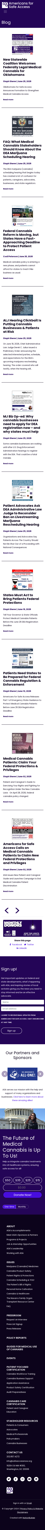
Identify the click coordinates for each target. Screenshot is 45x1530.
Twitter (30, 944)
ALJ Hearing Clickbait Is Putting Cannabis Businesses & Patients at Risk (22, 326)
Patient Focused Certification (17, 1368)
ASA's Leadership (15, 1248)
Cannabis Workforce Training (21, 1374)
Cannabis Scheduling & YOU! (20, 1280)
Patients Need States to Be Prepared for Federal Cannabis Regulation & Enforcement (22, 679)
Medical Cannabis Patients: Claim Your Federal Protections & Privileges (20, 764)
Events (11, 1358)
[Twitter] (9, 1479)
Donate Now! (22, 1195)
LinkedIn (23, 948)
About (11, 1226)
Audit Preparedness (16, 1392)
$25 (28, 1180)
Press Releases (14, 1328)
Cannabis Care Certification (16, 1403)
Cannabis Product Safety (19, 1271)
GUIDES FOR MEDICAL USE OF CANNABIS (22, 1348)
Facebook (17, 944)
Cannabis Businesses (17, 1443)
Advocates (12, 1429)
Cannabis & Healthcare (18, 1293)
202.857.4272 (13, 1456)
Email (29, 1503)
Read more (8, 99)
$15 (37, 1180)
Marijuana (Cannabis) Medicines (22, 1266)
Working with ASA (15, 1253)
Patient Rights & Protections (20, 1275)
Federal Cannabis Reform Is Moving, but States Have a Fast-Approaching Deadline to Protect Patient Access (21, 240)
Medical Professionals (17, 1434)
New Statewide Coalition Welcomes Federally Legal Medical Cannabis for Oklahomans (22, 67)
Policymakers (13, 1438)
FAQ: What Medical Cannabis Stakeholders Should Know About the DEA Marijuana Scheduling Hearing (22, 149)
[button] (5, 1074)
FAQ (8, 1306)
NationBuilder (29, 1517)
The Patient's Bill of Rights (19, 1284)
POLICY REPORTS (16, 1338)
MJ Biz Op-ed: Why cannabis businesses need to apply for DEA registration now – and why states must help (21, 424)
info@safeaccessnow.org (19, 1461)
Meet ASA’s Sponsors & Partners (22, 1235)
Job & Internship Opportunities (21, 1244)
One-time (9, 1206)
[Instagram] (22, 1479)
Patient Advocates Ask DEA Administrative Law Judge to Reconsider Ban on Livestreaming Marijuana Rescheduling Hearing (22, 515)
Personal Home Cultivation (20, 1289)
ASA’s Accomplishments (18, 1230)
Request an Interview (17, 1319)
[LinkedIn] (36, 1479)
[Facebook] (16, 1479)
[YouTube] (29, 1479)
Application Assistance (18, 1383)
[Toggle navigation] (5, 11)
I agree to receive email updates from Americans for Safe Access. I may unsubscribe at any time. (22, 1018)
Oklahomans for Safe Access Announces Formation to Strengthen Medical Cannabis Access (21, 90)
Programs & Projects (17, 1239)
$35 (18, 1180)
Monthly (22, 1206)
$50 (7, 1180)
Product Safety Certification (20, 1387)
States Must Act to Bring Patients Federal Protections (21, 599)
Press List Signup (14, 1324)
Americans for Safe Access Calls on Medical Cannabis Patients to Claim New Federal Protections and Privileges (21, 853)
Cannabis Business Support (20, 1378)
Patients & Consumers (17, 1425)
